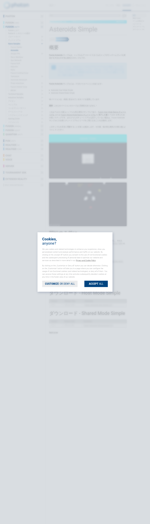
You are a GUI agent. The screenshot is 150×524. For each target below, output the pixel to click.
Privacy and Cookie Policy (86, 260)
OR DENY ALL (60, 283)
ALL (96, 283)
